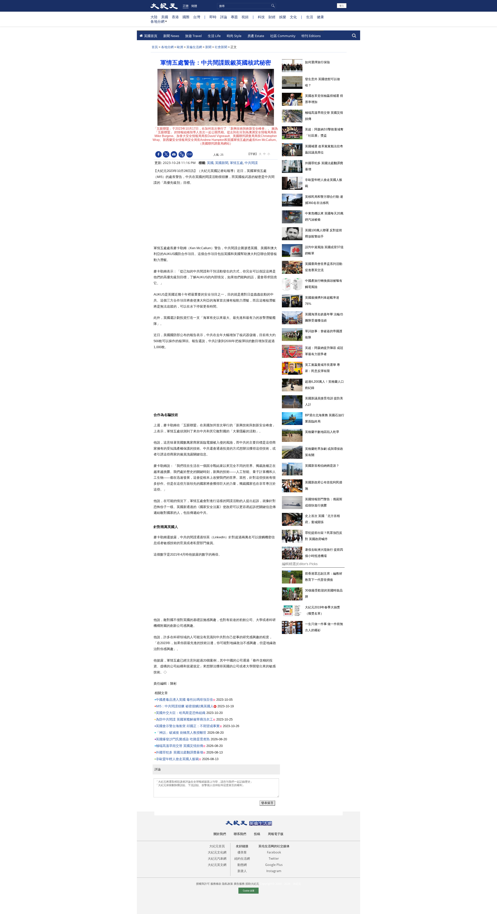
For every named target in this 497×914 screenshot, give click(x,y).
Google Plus (274, 865)
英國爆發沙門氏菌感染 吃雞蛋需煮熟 (183, 739)
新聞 (208, 47)
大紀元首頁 (217, 846)
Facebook (274, 852)
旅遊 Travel (193, 36)
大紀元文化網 (217, 852)
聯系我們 (240, 834)
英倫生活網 (194, 47)
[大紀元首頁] (164, 6)
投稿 (257, 834)
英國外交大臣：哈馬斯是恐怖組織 (180, 713)
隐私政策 (227, 883)
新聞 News (171, 36)
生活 (309, 17)
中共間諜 (251, 162)
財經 (271, 17)
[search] (246, 6)
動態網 (242, 865)
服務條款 (215, 883)
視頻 (245, 17)
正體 (186, 6)
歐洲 (180, 47)
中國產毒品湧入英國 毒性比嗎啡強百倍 (184, 700)
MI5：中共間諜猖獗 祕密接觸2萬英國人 (185, 706)
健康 (320, 17)
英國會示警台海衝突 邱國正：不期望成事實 (188, 726)
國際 (185, 17)
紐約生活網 (242, 858)
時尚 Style (234, 36)
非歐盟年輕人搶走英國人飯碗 (177, 759)
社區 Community (282, 36)
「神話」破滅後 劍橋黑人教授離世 (181, 732)
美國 (164, 17)
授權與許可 (203, 883)
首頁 (155, 47)
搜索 (354, 34)
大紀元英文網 (217, 865)
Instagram (273, 871)
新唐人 (242, 871)
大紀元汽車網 (217, 858)
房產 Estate (256, 36)
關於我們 (220, 834)
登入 (341, 5)
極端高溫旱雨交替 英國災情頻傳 (179, 746)
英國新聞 (221, 162)
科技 (261, 17)
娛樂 (282, 17)
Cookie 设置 (248, 890)
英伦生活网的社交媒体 (273, 846)
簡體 (194, 6)
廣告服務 (239, 883)
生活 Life (214, 36)
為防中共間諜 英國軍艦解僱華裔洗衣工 (184, 719)
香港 (175, 17)
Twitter (274, 858)
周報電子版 (275, 834)
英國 (210, 162)
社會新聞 (221, 47)
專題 (234, 17)
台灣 (196, 17)
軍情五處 (236, 162)
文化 (293, 17)
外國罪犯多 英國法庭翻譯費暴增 (179, 752)
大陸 (153, 17)
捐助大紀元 (252, 883)
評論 (223, 17)
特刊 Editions (311, 36)
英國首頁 (150, 36)
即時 (212, 17)
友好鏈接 (242, 846)
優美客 (242, 852)
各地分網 (157, 21)
